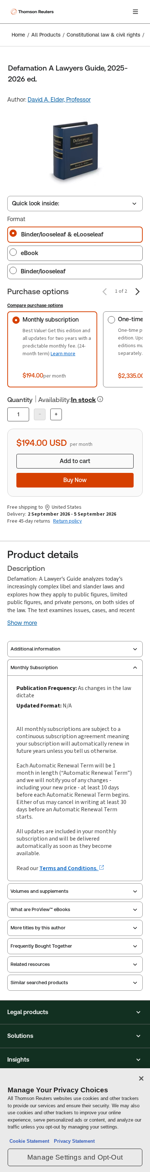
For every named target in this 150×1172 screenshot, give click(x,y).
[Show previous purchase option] (104, 292)
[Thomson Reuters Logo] (33, 11)
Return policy (67, 521)
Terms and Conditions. (69, 868)
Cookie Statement (29, 1141)
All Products (45, 35)
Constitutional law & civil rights (103, 35)
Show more (22, 623)
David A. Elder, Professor (59, 99)
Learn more (63, 353)
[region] (75, 1120)
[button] (75, 1012)
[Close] (141, 1078)
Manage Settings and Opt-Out (75, 1157)
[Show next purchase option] (138, 292)
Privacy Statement (73, 1141)
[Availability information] (100, 399)
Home (18, 35)
